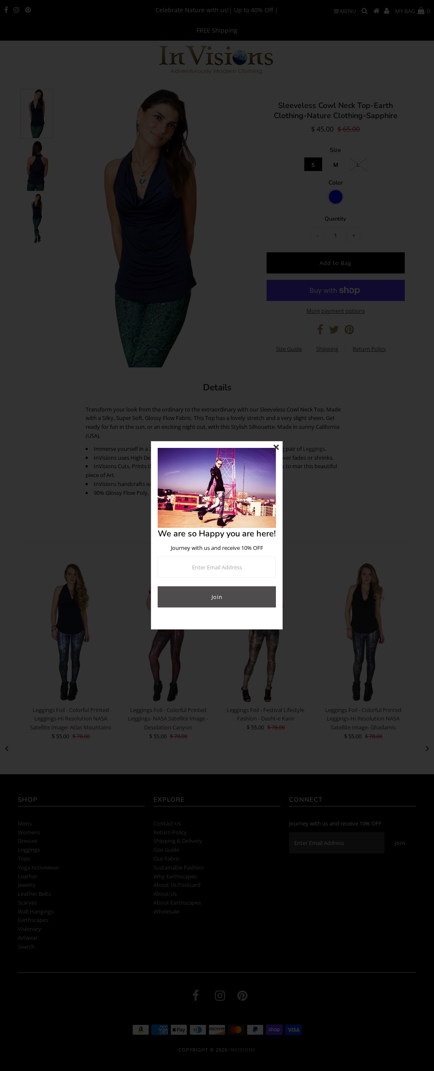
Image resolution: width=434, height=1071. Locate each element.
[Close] (276, 448)
